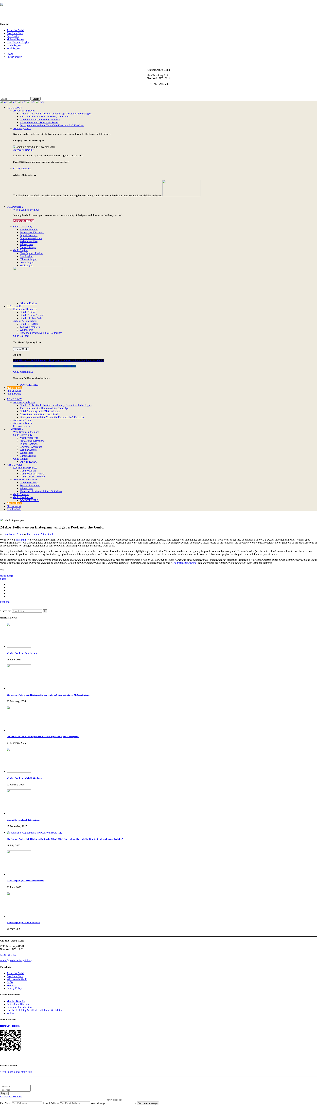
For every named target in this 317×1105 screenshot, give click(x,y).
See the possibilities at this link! (16, 1071)
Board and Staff (15, 33)
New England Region (18, 42)
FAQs (10, 53)
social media (6, 575)
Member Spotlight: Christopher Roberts (25, 880)
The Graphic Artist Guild (40, 534)
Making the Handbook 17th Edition (23, 820)
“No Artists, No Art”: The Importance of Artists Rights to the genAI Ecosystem (43, 736)
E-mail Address (51, 1103)
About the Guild (15, 30)
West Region (13, 48)
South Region (14, 45)
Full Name (5, 1103)
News (20, 534)
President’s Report (23, 220)
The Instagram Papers (184, 562)
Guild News (9, 534)
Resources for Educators (19, 1007)
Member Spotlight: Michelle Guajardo (24, 778)
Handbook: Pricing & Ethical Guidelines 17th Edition (34, 1010)
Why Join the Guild (17, 979)
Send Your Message (148, 1103)
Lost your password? (11, 1096)
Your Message (98, 1103)
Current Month (21, 349)
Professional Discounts (18, 1004)
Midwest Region (15, 39)
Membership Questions (12, 92)
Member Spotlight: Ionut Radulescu (23, 922)
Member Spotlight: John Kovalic (22, 653)
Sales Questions (8, 95)
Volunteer (12, 985)
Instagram (21, 539)
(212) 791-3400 (8, 954)
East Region (13, 36)
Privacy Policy (14, 56)
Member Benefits (16, 1001)
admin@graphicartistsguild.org (16, 960)
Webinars (11, 1013)
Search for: (5, 611)
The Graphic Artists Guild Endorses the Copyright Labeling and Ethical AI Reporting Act (48, 695)
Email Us (5, 89)
